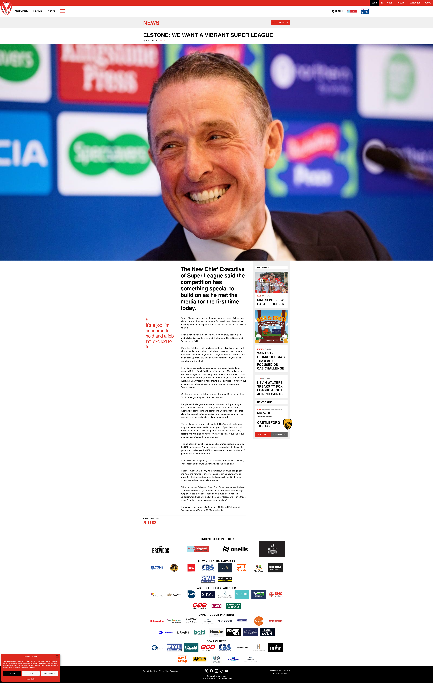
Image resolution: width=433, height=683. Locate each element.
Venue (428, 2)
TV (382, 2)
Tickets (400, 2)
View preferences (49, 673)
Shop (390, 2)
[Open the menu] (62, 11)
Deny (31, 673)
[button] (57, 656)
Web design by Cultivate (281, 673)
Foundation (414, 2)
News (51, 11)
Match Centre (279, 434)
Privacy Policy (30, 679)
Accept (12, 673)
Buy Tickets (263, 434)
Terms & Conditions (150, 671)
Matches (21, 11)
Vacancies (174, 671)
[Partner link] (160, 549)
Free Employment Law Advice (279, 670)
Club (374, 2)
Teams (37, 11)
